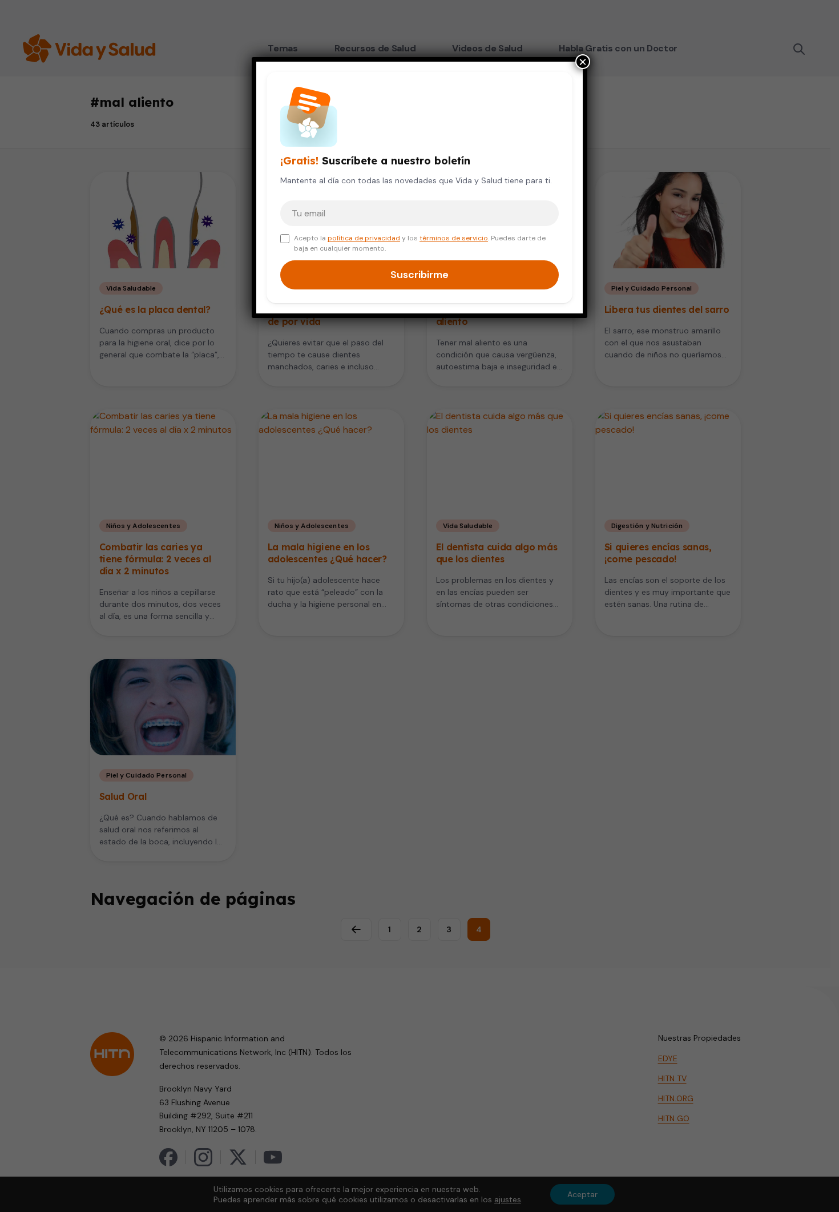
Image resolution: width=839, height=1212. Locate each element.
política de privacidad (364, 238)
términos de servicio (454, 238)
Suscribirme (419, 274)
